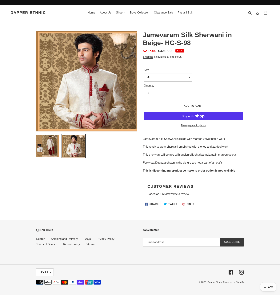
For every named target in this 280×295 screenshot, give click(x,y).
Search (40, 238)
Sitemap (91, 244)
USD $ (44, 272)
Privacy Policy (105, 238)
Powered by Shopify (233, 282)
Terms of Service (46, 244)
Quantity (149, 85)
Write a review (180, 194)
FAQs (87, 238)
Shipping (148, 56)
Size (146, 70)
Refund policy (71, 244)
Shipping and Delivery (64, 238)
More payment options (193, 125)
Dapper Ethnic (28, 12)
